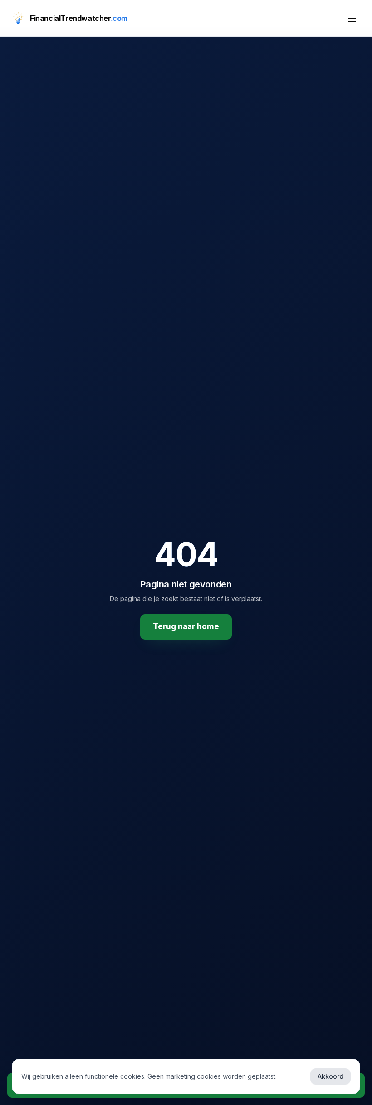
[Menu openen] (352, 18)
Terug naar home (186, 626)
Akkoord (330, 1076)
